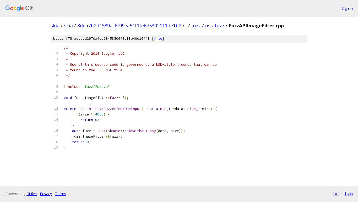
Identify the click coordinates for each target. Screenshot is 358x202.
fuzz (196, 25)
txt (336, 193)
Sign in (347, 8)
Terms (60, 193)
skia (55, 25)
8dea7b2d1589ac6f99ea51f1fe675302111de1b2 (129, 25)
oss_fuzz (214, 25)
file (158, 38)
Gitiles (31, 193)
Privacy (46, 193)
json (348, 193)
